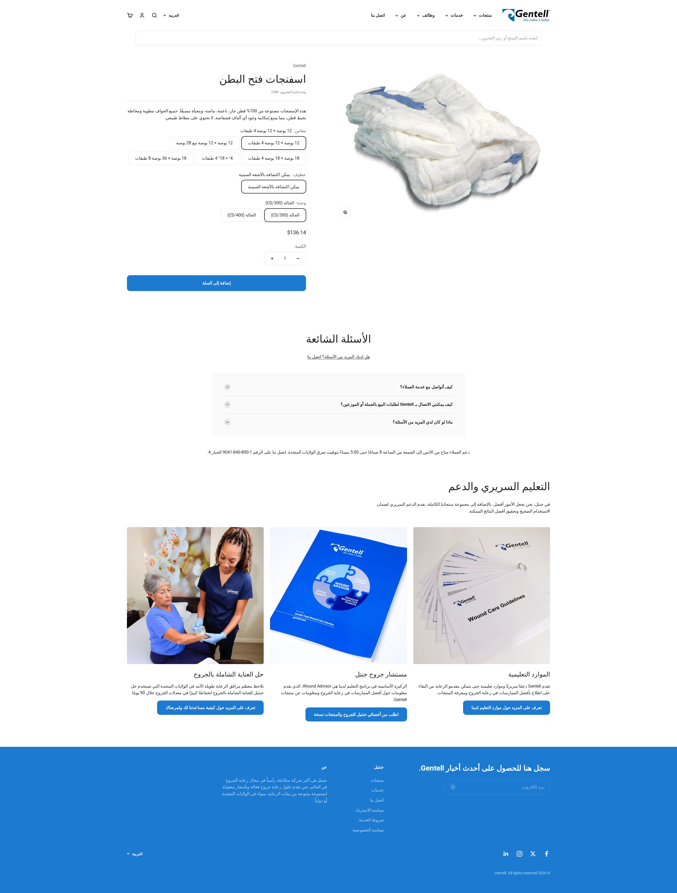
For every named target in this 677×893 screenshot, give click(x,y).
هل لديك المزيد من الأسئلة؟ (345, 356)
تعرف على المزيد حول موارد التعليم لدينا (507, 707)
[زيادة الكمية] (272, 258)
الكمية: (300, 246)
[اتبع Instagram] (519, 853)
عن (403, 15)
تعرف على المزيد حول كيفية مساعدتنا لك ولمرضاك (210, 707)
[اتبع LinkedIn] (506, 853)
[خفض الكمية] (298, 258)
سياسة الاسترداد (369, 810)
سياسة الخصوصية (368, 829)
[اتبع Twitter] (533, 853)
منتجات (485, 15)
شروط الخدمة (371, 819)
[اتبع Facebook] (546, 853)
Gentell (299, 65)
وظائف (428, 15)
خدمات (457, 15)
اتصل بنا (378, 15)
